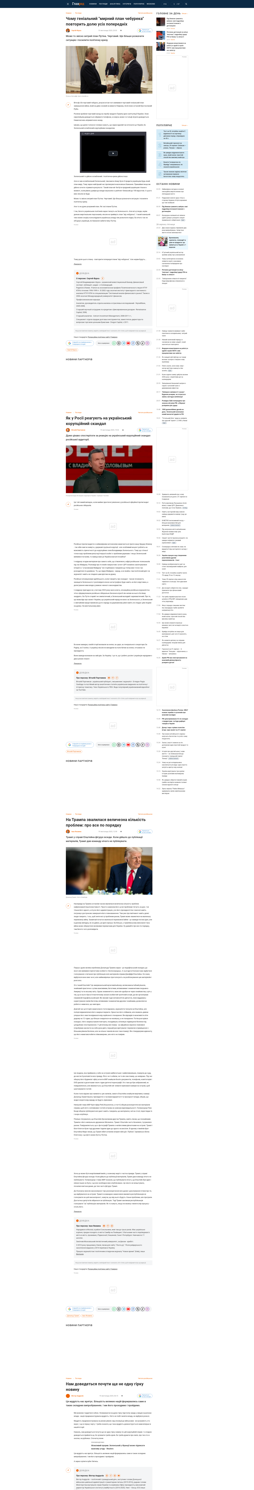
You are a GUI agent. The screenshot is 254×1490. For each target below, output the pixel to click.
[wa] (114, 343)
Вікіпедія (80, 1254)
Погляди (103, 4)
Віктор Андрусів (77, 1396)
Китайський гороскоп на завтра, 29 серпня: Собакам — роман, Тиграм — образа (175, 145)
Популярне (139, 4)
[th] (119, 343)
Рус (165, 4)
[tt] (138, 343)
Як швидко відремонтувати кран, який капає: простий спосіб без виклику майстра (174, 155)
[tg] (124, 343)
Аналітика (115, 4)
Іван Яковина (76, 832)
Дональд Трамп (73, 1316)
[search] (186, 4)
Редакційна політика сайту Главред (102, 337)
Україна (173, 39)
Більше (184, 13)
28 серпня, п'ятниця (165, 224)
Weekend (151, 4)
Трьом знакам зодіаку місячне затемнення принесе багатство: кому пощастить (175, 174)
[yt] (128, 343)
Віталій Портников (78, 430)
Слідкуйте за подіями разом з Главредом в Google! (81, 343)
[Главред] (78, 4)
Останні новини (168, 184)
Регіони (173, 28)
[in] (147, 343)
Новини (93, 4)
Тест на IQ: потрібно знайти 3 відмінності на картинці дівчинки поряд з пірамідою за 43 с (174, 134)
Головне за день (168, 13)
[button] (68, 4)
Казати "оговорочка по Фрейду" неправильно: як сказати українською (173, 164)
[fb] (133, 343)
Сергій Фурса (76, 30)
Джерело (78, 264)
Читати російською (145, 13)
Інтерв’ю (127, 4)
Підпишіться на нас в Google (146, 30)
